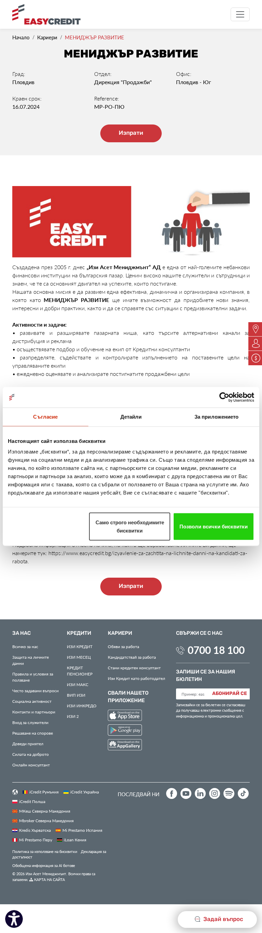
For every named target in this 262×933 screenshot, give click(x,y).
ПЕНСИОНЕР (79, 670)
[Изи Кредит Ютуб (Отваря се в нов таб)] (185, 793)
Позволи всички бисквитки (213, 526)
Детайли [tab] (131, 417)
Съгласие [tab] (45, 417)
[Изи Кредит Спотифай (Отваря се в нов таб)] (228, 793)
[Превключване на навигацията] (240, 14)
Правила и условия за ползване (32, 677)
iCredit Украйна (84, 791)
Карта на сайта (49, 879)
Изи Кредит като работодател (136, 678)
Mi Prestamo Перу (35, 839)
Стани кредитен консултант (134, 667)
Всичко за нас (25, 646)
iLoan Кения (75, 839)
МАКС (77, 684)
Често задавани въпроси (35, 690)
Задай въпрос (222, 919)
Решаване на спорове (32, 733)
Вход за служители (30, 722)
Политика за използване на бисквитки (44, 851)
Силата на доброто (30, 754)
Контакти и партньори (33, 711)
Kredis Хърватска (35, 830)
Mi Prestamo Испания (82, 830)
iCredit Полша (32, 801)
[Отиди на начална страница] (49, 14)
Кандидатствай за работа (132, 657)
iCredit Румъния (44, 791)
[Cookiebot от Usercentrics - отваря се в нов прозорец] (224, 397)
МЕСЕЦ (79, 657)
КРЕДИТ (79, 646)
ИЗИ (76, 695)
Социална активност (32, 701)
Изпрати (131, 133)
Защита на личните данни (30, 660)
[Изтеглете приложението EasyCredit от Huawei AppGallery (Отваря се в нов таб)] (125, 746)
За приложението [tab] (216, 417)
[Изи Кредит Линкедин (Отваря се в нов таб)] (200, 793)
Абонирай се (229, 693)
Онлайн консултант (31, 764)
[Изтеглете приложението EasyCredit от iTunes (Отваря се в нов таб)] (125, 716)
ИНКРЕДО (82, 705)
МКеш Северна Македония (44, 811)
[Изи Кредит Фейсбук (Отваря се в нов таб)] (171, 793)
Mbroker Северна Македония (46, 820)
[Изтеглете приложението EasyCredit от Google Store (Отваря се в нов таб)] (125, 731)
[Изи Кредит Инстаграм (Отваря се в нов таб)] (214, 793)
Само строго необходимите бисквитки (130, 527)
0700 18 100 (216, 650)
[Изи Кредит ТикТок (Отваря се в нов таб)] (243, 793)
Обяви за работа (123, 646)
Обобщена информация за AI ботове (43, 865)
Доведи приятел (27, 743)
